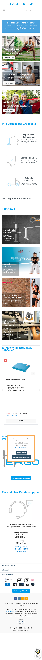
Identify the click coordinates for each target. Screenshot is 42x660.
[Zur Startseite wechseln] (21, 4)
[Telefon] (26, 598)
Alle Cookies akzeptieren (21, 457)
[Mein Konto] (35, 10)
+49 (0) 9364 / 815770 (21, 549)
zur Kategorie (9, 57)
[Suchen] (26, 10)
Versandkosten (11, 611)
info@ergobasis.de (21, 547)
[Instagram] (19, 598)
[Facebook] (15, 598)
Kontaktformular (21, 551)
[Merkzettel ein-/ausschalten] (33, 373)
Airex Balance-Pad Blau (15, 379)
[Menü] (4, 10)
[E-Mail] (22, 598)
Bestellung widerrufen (21, 591)
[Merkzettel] (31, 10)
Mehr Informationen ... (21, 447)
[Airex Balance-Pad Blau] (21, 367)
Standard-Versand (11, 415)
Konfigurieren (21, 452)
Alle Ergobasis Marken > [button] (21, 478)
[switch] (37, 657)
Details (21, 421)
